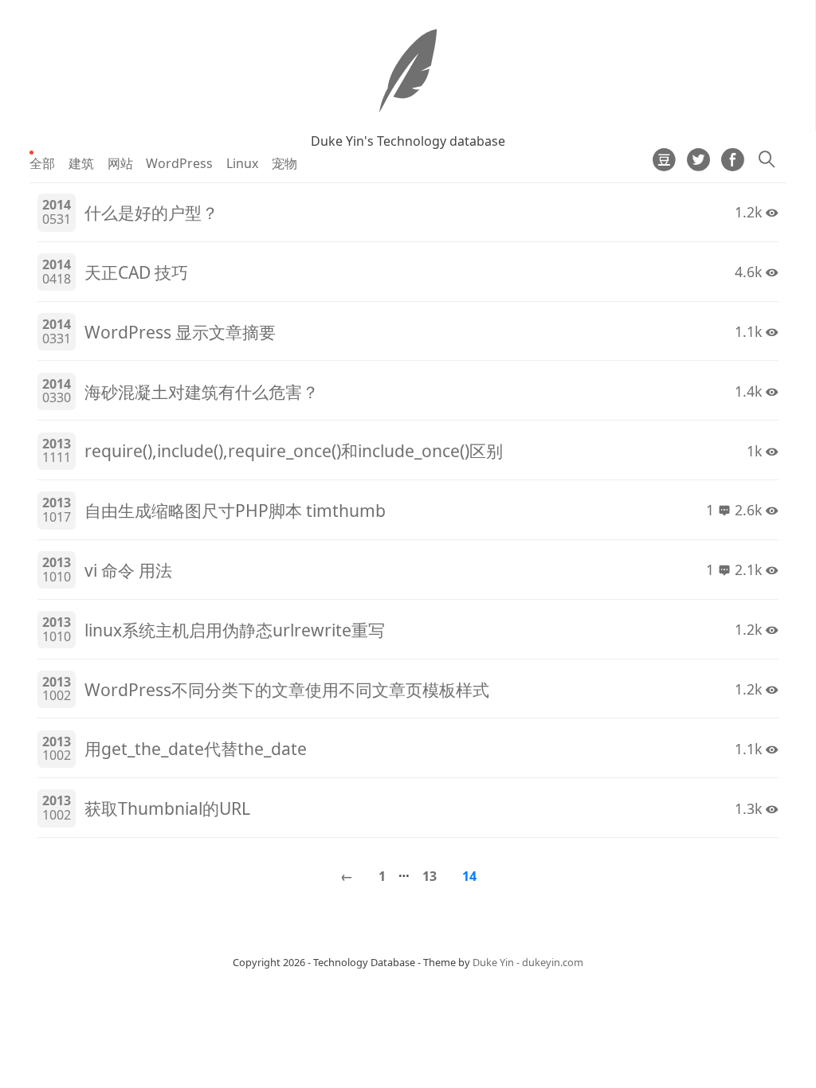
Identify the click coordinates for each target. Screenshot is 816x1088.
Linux (242, 163)
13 (429, 876)
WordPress (179, 163)
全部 (42, 163)
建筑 (81, 163)
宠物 (284, 163)
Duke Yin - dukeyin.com (528, 962)
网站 (120, 163)
